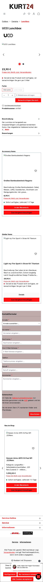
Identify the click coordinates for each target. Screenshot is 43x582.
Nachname (7, 339)
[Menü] (4, 14)
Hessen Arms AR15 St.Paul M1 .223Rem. (19, 459)
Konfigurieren (9, 574)
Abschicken (35, 414)
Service (5, 523)
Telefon (5, 358)
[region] (21, 54)
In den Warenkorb (21, 207)
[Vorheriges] (3, 54)
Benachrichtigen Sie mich (28, 100)
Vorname (6, 330)
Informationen (25, 542)
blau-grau (7, 90)
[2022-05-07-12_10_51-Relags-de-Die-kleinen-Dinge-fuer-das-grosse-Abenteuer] (21, 54)
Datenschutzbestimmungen (22, 398)
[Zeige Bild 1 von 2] (19, 64)
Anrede (5, 320)
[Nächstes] (39, 54)
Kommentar (7, 375)
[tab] (21, 124)
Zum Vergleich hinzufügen (21, 213)
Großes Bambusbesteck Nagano (18, 181)
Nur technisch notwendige (29, 574)
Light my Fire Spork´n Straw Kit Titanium (21, 264)
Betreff (5, 366)
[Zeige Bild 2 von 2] (23, 64)
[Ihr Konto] (33, 14)
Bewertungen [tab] (7, 133)
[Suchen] (24, 14)
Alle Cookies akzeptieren (22, 579)
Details (21, 295)
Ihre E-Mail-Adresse (10, 348)
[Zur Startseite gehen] (21, 6)
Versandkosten (9, 552)
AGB (26, 400)
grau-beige (19, 90)
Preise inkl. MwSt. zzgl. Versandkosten (16, 72)
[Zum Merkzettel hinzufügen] (36, 171)
